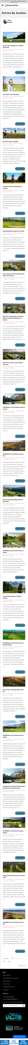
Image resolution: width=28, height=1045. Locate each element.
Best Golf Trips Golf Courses (10, 978)
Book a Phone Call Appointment (18, 1)
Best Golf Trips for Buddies (10, 141)
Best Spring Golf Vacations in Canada (13, 231)
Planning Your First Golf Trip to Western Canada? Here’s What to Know (14, 787)
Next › (4, 961)
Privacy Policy (6, 981)
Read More (20, 72)
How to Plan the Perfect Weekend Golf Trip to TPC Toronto (13, 274)
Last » (9, 961)
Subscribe (23, 1005)
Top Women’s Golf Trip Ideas (11, 94)
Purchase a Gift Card (8, 987)
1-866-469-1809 (10, 997)
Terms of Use (6, 984)
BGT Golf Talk (6, 975)
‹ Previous (6, 958)
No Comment (10, 50)
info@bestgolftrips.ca (12, 999)
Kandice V (22, 49)
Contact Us (6, 989)
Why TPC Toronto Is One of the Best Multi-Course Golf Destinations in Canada (13, 318)
